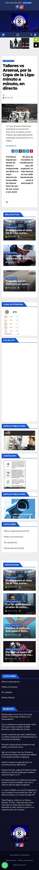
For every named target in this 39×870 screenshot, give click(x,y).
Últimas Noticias (8, 60)
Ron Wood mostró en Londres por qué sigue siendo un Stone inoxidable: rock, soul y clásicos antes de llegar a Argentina (19, 782)
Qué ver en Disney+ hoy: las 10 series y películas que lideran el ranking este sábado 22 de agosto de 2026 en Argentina (19, 754)
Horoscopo (22, 488)
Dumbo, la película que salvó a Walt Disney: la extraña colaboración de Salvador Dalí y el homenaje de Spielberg (19, 737)
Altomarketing (25, 855)
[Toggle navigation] (18, 35)
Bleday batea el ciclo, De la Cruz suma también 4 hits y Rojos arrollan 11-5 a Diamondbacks (17, 717)
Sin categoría (9, 542)
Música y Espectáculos (13, 531)
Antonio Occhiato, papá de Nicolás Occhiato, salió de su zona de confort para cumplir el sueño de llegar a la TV (19, 772)
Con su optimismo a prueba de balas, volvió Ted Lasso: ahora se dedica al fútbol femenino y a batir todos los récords (19, 727)
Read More (10, 146)
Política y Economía (12, 537)
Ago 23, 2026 (12, 587)
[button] (31, 35)
